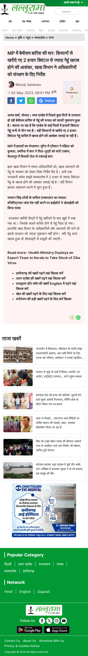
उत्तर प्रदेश (17, 30)
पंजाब (60, 564)
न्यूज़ (28, 37)
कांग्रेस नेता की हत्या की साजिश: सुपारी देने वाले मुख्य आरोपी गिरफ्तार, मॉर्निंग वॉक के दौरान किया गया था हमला (58, 399)
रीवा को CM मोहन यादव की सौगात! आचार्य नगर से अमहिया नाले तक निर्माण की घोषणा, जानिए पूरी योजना (58, 445)
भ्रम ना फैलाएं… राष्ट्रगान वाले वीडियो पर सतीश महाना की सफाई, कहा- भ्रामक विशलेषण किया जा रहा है (57, 422)
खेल (77, 21)
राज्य (51, 37)
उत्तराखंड (30, 30)
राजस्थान (44, 564)
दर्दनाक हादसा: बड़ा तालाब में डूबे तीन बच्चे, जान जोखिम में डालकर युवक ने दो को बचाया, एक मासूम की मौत (59, 469)
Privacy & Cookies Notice (22, 646)
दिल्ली (4, 30)
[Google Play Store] (29, 630)
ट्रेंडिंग (62, 21)
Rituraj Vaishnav (28, 84)
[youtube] (64, 621)
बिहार (41, 30)
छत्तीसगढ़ (76, 30)
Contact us (12, 640)
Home (9, 37)
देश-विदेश (26, 21)
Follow (50, 100)
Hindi (8, 591)
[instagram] (56, 621)
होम (10, 21)
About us (29, 640)
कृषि (20, 37)
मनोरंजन (45, 21)
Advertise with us (51, 640)
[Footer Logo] (44, 610)
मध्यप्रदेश (63, 30)
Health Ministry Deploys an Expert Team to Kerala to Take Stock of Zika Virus (43, 257)
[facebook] (42, 621)
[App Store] (57, 630)
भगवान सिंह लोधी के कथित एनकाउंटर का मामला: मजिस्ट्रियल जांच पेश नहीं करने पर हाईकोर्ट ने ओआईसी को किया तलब (43, 202)
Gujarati (43, 591)
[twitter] (49, 621)
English (25, 591)
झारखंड (51, 30)
